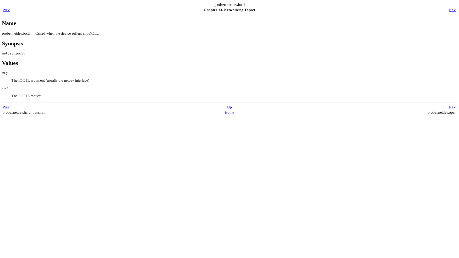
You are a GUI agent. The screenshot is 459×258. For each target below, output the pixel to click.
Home (229, 112)
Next (452, 10)
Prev (6, 10)
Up (229, 107)
